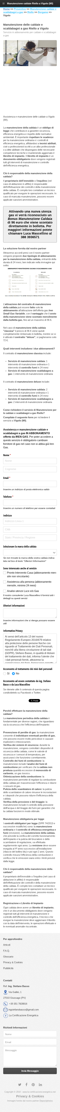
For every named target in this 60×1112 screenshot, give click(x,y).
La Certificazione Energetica (23, 1015)
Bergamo (43, 12)
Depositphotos (46, 1101)
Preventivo (20, 9)
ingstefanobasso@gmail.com (23, 1009)
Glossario (8, 956)
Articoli (6, 945)
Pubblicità (8, 968)
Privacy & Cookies (13, 962)
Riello (30, 12)
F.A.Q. (6, 950)
